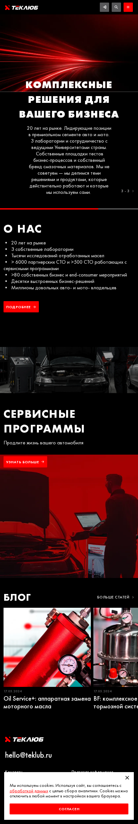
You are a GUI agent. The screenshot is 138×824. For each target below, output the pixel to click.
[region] (69, 112)
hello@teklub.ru (28, 755)
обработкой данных (29, 791)
